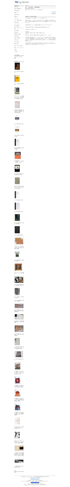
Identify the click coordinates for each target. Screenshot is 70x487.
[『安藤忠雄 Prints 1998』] (19, 461)
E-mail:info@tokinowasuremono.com (35, 478)
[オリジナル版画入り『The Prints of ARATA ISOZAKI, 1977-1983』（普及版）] (19, 241)
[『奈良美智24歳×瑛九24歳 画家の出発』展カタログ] (19, 280)
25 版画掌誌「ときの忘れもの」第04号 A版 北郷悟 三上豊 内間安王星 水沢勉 (19, 386)
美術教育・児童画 (17, 34)
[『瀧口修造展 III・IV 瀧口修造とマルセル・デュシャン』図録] (19, 142)
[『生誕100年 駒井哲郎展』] (19, 78)
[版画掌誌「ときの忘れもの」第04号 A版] (19, 380)
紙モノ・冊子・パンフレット (19, 28)
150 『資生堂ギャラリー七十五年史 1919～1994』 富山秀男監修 (19, 334)
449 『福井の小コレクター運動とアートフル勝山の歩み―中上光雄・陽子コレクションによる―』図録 (19, 187)
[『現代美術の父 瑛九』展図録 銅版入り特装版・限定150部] (19, 306)
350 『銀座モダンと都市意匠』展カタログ (19, 297)
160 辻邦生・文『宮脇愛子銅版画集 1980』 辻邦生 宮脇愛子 (19, 322)
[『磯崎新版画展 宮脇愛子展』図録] (19, 254)
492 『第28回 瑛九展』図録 (18, 123)
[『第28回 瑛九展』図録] (19, 118)
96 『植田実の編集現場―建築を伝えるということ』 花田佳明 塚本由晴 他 (19, 347)
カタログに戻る (53, 13)
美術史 (16, 16)
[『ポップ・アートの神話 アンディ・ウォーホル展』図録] (19, 267)
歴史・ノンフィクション (18, 47)
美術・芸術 (16, 14)
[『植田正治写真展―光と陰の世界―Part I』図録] (19, 168)
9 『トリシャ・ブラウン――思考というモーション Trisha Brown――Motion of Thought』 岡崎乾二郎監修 (19, 441)
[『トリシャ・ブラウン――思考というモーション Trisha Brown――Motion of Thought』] (19, 435)
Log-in (15, 472)
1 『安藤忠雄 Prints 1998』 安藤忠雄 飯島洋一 (19, 466)
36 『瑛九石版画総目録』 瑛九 (19, 359)
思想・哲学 (16, 43)
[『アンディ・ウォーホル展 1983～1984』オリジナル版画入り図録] (19, 421)
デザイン (16, 18)
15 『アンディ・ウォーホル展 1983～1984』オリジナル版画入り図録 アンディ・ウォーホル (19, 427)
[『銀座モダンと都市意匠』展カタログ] (19, 291)
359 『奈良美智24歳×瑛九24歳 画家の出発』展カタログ (19, 285)
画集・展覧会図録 (17, 8)
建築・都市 (16, 22)
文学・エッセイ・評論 (18, 45)
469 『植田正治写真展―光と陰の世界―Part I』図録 (19, 174)
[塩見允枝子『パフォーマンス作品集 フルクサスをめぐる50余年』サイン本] (19, 155)
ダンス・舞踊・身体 (18, 20)
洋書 (15, 49)
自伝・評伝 (16, 41)
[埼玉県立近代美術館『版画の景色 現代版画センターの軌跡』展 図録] (19, 104)
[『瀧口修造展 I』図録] (19, 206)
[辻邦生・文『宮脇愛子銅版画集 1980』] (19, 316)
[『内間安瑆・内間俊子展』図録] (19, 130)
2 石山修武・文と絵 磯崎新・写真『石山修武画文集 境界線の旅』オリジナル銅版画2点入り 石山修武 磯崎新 (19, 454)
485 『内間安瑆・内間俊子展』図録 (19, 136)
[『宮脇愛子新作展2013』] (19, 229)
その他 (15, 51)
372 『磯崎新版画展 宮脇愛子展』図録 (19, 260)
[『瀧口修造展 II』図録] (19, 194)
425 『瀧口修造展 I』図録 (18, 211)
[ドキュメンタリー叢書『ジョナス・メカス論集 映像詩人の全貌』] (19, 90)
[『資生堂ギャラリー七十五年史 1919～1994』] (19, 329)
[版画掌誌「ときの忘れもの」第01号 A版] (19, 407)
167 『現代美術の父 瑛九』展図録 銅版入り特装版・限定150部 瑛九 (19, 310)
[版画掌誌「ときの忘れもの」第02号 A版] (19, 393)
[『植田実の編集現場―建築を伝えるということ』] (19, 341)
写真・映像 (16, 10)
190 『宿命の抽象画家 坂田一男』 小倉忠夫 (19, 301)
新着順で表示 (16, 6)
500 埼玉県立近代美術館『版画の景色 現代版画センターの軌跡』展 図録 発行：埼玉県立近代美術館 (19, 111)
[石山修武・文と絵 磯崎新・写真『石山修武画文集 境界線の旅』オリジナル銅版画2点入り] (19, 448)
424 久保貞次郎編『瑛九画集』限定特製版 (19, 223)
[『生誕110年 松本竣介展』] (19, 66)
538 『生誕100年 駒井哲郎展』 (19, 84)
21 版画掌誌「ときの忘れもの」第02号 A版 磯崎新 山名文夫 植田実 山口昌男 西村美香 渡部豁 (19, 399)
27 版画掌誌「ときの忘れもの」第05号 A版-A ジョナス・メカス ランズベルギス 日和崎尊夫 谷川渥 (19, 372)
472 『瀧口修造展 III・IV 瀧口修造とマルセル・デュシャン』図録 (19, 148)
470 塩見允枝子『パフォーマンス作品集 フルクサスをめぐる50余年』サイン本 (19, 161)
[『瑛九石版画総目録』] (19, 354)
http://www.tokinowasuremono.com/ (35, 479)
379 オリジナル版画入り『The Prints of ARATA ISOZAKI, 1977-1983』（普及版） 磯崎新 (19, 247)
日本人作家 (16, 30)
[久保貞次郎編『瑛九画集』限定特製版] (19, 217)
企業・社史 (16, 39)
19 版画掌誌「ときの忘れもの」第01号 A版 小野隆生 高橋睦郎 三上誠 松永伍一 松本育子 (19, 413)
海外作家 (16, 32)
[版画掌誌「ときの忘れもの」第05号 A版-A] (19, 366)
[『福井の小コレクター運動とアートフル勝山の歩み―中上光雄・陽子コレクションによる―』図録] (19, 180)
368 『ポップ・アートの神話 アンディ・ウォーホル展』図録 (19, 273)
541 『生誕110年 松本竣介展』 (19, 72)
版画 (15, 12)
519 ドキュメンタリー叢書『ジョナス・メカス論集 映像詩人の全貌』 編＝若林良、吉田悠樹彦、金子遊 (19, 97)
